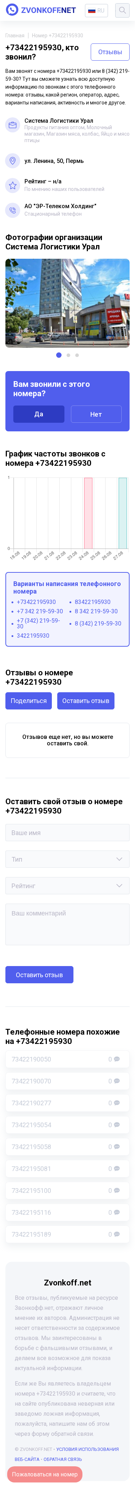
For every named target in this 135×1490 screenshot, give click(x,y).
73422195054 (62, 1125)
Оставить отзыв (85, 700)
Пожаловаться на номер (45, 1474)
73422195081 (62, 1168)
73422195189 (62, 1234)
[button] (59, 355)
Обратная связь (63, 1459)
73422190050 (62, 1059)
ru (100, 10)
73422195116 (62, 1212)
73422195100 (62, 1190)
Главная (14, 35)
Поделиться (28, 700)
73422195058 (62, 1147)
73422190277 (62, 1103)
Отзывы (110, 52)
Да (38, 414)
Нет (96, 414)
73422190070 (62, 1081)
